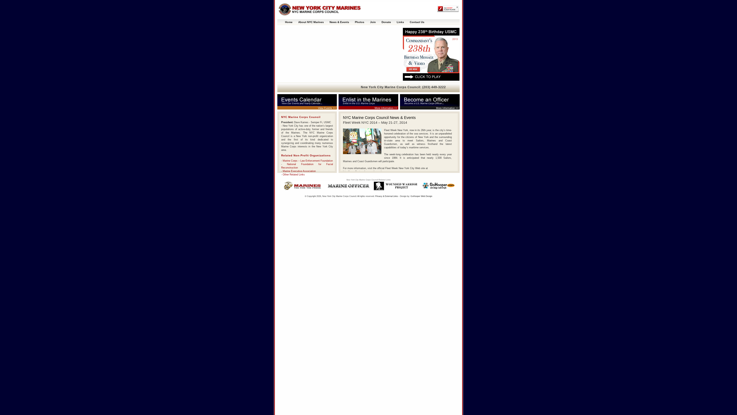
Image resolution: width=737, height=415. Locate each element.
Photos (359, 22)
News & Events (339, 22)
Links (400, 22)
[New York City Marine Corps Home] (321, 9)
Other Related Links (294, 174)
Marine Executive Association (299, 171)
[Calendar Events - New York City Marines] (309, 102)
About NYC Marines (311, 22)
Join (373, 22)
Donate (386, 22)
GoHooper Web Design (421, 196)
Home (288, 22)
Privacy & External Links (386, 196)
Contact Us (417, 22)
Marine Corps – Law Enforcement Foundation (308, 160)
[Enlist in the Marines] (369, 102)
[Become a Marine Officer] (429, 102)
